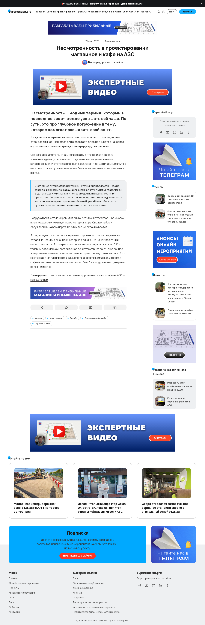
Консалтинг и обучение (101, 11)
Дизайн (73, 318)
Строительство (42, 323)
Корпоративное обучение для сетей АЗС (178, 402)
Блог (125, 11)
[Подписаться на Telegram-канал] (173, 544)
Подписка (186, 11)
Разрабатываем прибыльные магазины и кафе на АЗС (180, 386)
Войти (172, 11)
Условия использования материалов (94, 607)
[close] (201, 3)
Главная (40, 11)
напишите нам (39, 279)
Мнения (38, 318)
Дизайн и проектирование (61, 11)
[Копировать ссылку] (115, 308)
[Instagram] (174, 132)
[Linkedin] (181, 132)
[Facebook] (188, 132)
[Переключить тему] (163, 11)
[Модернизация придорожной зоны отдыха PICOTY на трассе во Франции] (38, 483)
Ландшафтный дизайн (95, 318)
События (134, 11)
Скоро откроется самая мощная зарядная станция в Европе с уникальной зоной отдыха (165, 508)
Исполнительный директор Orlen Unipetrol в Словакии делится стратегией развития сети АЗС (102, 508)
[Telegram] (161, 132)
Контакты (146, 11)
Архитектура (56, 318)
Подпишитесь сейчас (77, 555)
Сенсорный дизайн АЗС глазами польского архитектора (180, 199)
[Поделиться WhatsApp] (66, 308)
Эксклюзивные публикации (88, 583)
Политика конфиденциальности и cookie (96, 612)
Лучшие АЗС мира (83, 588)
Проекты (82, 11)
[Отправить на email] (90, 308)
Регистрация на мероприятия (90, 602)
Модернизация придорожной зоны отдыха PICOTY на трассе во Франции (36, 508)
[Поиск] (159, 11)
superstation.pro (93, 620)
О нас (118, 11)
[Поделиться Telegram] (41, 308)
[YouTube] (167, 132)
